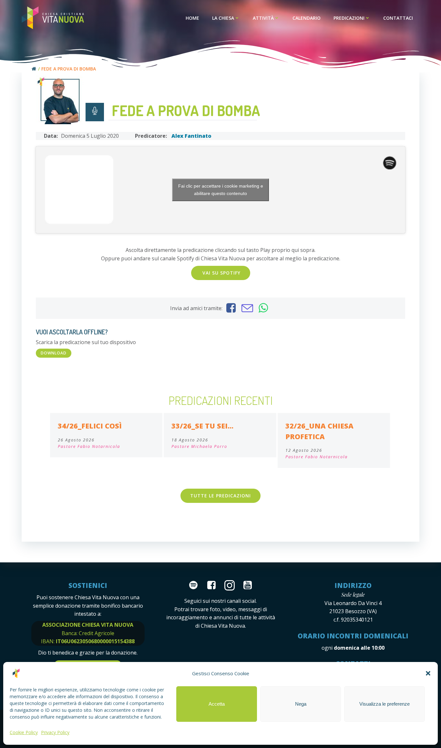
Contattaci (398, 18)
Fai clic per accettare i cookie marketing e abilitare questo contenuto (220, 189)
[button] (428, 673)
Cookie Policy (24, 732)
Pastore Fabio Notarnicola (89, 446)
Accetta (217, 704)
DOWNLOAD (54, 353)
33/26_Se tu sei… (202, 425)
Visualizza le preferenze (384, 704)
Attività (263, 18)
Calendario (306, 18)
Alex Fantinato (191, 135)
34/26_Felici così (90, 425)
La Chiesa (223, 18)
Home (192, 18)
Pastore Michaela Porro (199, 446)
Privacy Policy (55, 732)
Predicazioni (348, 18)
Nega (300, 704)
